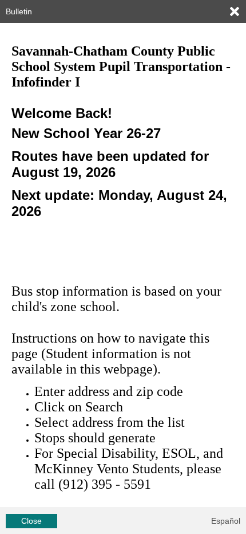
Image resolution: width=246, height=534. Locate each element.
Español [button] (225, 520)
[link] (234, 11)
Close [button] (31, 520)
